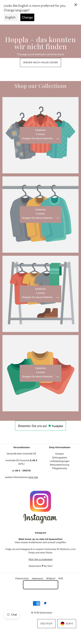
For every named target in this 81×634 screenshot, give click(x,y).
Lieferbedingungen (60, 461)
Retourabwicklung (59, 464)
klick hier (33, 477)
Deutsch (46, 623)
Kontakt (59, 453)
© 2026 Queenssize (41, 612)
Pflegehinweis (59, 468)
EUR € (69, 623)
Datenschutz (22, 578)
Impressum (37, 578)
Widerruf (50, 578)
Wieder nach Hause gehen (40, 62)
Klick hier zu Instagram (41, 559)
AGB (60, 578)
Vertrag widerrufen (40, 584)
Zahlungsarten (59, 457)
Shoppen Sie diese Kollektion (37, 138)
